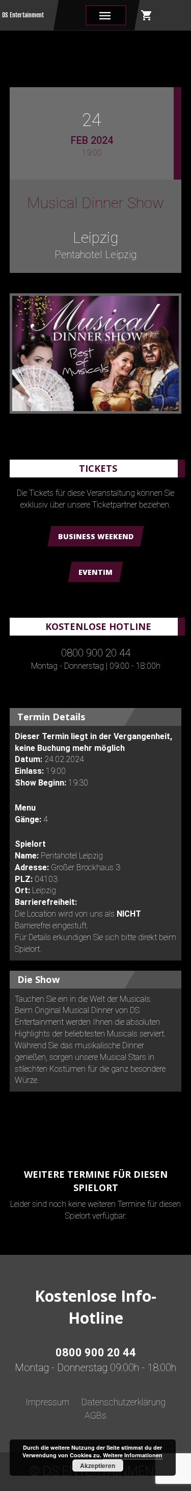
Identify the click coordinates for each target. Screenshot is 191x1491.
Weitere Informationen (132, 1455)
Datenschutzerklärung (123, 1402)
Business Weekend (95, 536)
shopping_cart (147, 15)
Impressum (47, 1402)
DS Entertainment (23, 15)
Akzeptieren (97, 1465)
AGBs (95, 1415)
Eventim (95, 572)
